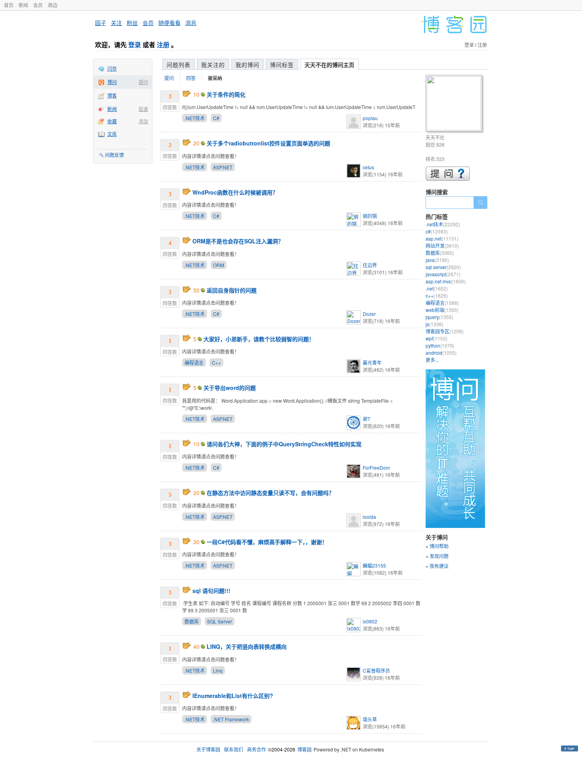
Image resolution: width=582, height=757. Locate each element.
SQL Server (219, 621)
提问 (143, 81)
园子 (100, 23)
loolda (369, 516)
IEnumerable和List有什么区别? (232, 696)
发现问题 (439, 555)
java (437, 259)
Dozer (369, 313)
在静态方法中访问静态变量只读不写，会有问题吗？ (270, 493)
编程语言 (194, 362)
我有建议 (439, 565)
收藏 (112, 121)
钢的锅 (370, 215)
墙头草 (370, 719)
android (441, 352)
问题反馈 (114, 154)
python (440, 345)
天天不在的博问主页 (329, 65)
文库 (112, 133)
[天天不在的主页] (455, 104)
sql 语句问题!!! (211, 591)
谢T (366, 418)
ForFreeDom (376, 467)
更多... (432, 359)
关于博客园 (208, 749)
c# (437, 231)
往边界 (370, 265)
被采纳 (215, 78)
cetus (368, 167)
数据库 (191, 621)
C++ (216, 362)
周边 (52, 5)
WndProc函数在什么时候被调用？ (235, 192)
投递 (143, 108)
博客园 (304, 749)
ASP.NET (222, 167)
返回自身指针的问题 (232, 290)
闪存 (112, 68)
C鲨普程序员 (376, 670)
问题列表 (178, 65)
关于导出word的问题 (230, 388)
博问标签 (282, 65)
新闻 (23, 5)
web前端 (442, 309)
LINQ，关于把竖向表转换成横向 (247, 646)
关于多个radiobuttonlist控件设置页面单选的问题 (268, 143)
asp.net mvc (446, 281)
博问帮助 (439, 546)
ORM (218, 265)
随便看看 (169, 23)
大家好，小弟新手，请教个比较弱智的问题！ (259, 339)
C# (216, 118)
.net (437, 288)
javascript (443, 274)
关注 (116, 23)
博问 (112, 81)
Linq (218, 670)
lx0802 (370, 621)
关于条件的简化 (226, 94)
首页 (8, 5)
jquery (439, 317)
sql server (443, 267)
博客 (112, 95)
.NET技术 (194, 118)
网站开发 (442, 245)
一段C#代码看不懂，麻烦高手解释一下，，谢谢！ (267, 542)
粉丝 (132, 23)
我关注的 (213, 65)
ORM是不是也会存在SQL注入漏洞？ (237, 241)
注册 (163, 44)
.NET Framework (231, 719)
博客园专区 (445, 331)
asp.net (442, 238)
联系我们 (233, 749)
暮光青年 (372, 362)
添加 (143, 121)
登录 (134, 44)
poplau (370, 118)
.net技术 (443, 224)
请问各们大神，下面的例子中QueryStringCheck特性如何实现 (284, 444)
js (434, 324)
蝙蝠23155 (374, 565)
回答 (191, 78)
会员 (38, 5)
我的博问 (247, 65)
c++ (437, 295)
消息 (190, 23)
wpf (436, 338)
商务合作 (256, 749)
